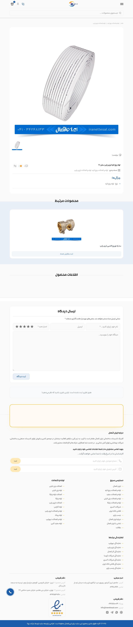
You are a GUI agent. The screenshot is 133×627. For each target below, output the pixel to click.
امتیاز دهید (42, 326)
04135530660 (55, 594)
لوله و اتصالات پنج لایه (113, 23)
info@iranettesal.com (109, 607)
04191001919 (114, 587)
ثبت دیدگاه (21, 376)
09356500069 (113, 603)
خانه (122, 23)
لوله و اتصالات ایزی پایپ (99, 23)
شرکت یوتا (30, 623)
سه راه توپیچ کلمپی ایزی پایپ (110, 246)
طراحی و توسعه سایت (46, 623)
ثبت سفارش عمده (66, 254)
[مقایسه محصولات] (15, 166)
